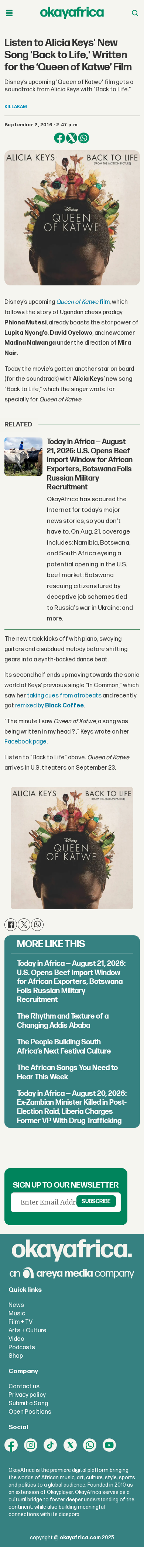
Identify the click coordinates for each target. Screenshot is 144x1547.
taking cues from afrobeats (64, 695)
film (83, 302)
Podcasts (21, 1347)
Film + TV (20, 1322)
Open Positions (29, 1412)
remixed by (49, 705)
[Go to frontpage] (72, 13)
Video (16, 1339)
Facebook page (25, 741)
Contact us (24, 1386)
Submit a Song (28, 1403)
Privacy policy (27, 1395)
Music (16, 1313)
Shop (15, 1356)
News (16, 1305)
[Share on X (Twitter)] (72, 138)
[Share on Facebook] (59, 138)
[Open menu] (9, 13)
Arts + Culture (27, 1330)
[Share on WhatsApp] (83, 138)
